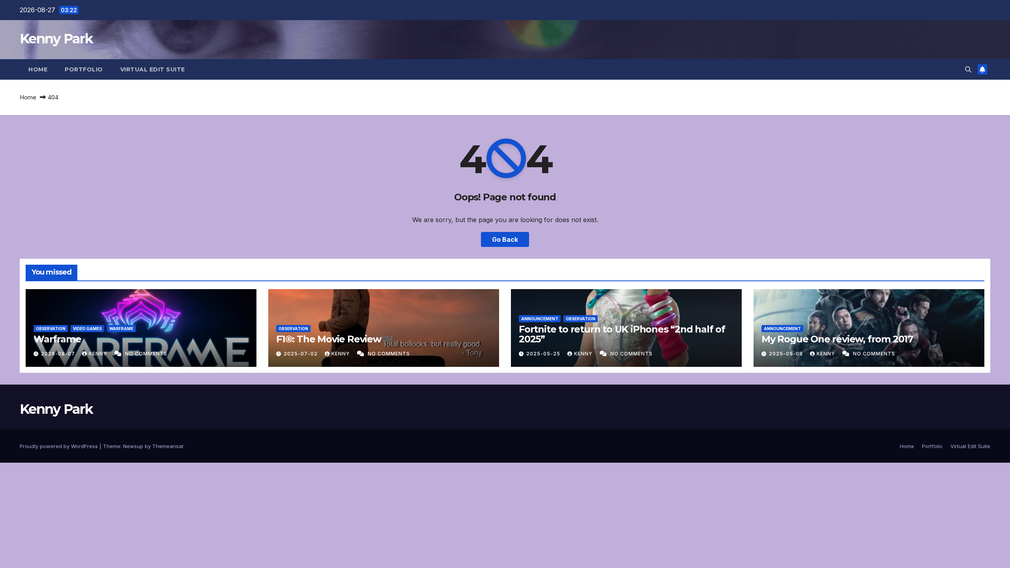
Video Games (87, 328)
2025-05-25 (544, 354)
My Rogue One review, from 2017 (837, 339)
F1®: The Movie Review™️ (334, 339)
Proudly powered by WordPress (59, 446)
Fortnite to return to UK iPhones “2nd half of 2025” (622, 334)
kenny (99, 354)
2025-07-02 (301, 354)
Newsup (133, 446)
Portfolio (84, 69)
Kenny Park (56, 38)
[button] (968, 69)
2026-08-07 (59, 354)
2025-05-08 (786, 354)
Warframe (121, 328)
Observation (50, 328)
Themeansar (167, 446)
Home (37, 69)
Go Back (505, 239)
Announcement (539, 318)
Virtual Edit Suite (152, 69)
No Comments (146, 354)
